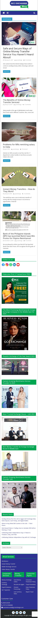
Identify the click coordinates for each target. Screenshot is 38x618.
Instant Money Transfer (8, 564)
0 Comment (28, 60)
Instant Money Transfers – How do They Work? (19, 190)
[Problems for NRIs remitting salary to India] (19, 123)
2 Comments (27, 104)
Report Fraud (29, 592)
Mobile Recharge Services (9, 566)
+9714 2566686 (8, 605)
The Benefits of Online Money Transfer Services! (16, 101)
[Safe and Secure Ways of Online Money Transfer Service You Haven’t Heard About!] (19, 23)
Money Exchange (6, 580)
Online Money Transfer (8, 569)
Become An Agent (19, 584)
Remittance (5, 561)
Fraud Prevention (31, 584)
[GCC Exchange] (19, 2)
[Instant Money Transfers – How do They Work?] (19, 168)
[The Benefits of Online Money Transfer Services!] (19, 79)
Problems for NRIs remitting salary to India (19, 145)
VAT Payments (6, 590)
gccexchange (19, 60)
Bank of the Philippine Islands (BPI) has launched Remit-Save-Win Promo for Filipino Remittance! (19, 236)
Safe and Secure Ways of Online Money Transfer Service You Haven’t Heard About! (18, 53)
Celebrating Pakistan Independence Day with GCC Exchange (19, 537)
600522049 (6, 603)
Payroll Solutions (6, 587)
